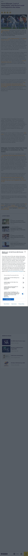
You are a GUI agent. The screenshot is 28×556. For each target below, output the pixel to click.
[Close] (25, 252)
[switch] (23, 278)
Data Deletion (6, 303)
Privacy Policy (21, 303)
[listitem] (14, 275)
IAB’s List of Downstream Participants (15, 271)
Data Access (14, 303)
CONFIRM (8, 299)
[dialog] (14, 278)
